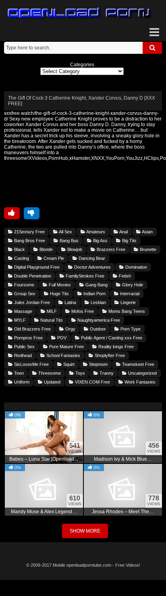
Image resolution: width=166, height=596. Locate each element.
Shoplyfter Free (109, 355)
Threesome (49, 373)
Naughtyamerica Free (98, 320)
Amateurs (95, 231)
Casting (21, 258)
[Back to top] (83, 588)
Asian (147, 231)
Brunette (147, 249)
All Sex (65, 231)
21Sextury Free (29, 231)
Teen (18, 373)
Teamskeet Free (137, 364)
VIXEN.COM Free (92, 382)
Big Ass (100, 240)
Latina (69, 302)
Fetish (124, 276)
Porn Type (130, 329)
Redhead (22, 355)
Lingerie (127, 302)
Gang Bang (96, 284)
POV (61, 337)
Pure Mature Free (66, 346)
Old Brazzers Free (32, 329)
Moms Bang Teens (126, 311)
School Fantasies (62, 355)
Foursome (23, 284)
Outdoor (97, 329)
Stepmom (98, 364)
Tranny (106, 373)
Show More (85, 531)
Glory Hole (132, 284)
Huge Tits (59, 293)
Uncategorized (142, 373)
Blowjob (74, 249)
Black (19, 249)
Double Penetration (32, 276)
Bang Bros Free (29, 240)
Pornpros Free (28, 337)
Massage (22, 311)
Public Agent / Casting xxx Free (111, 337)
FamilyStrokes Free (84, 276)
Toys (79, 373)
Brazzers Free (110, 249)
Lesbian (97, 302)
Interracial (129, 293)
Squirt (68, 364)
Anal (123, 231)
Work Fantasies (139, 382)
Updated (51, 382)
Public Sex (24, 346)
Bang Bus (68, 240)
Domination (135, 267)
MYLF (19, 320)
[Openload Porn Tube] (79, 13)
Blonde (45, 249)
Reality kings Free (115, 346)
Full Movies (59, 284)
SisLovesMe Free (31, 364)
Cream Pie (53, 258)
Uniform (21, 382)
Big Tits (129, 240)
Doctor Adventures (92, 267)
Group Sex (24, 293)
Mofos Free (82, 311)
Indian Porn (94, 293)
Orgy (69, 329)
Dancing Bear (91, 258)
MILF (51, 311)
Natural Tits (51, 320)
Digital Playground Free (36, 267)
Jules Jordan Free (31, 302)
